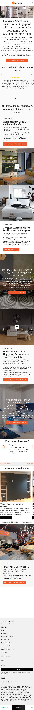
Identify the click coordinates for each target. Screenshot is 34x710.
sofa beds (15, 360)
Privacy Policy (26, 672)
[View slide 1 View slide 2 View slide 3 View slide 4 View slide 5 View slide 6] (17, 12)
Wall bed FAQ (5, 639)
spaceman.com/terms (17, 696)
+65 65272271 (11, 573)
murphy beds (14, 127)
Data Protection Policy (7, 649)
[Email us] (27, 707)
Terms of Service (4, 673)
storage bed (18, 237)
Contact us (4, 633)
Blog (2, 630)
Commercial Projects (7, 636)
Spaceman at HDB (6, 643)
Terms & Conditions (7, 646)
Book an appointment (7, 624)
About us (4, 627)
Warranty (4, 652)
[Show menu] (2, 3)
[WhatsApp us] (32, 707)
